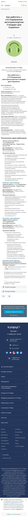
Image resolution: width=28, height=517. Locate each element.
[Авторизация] (26, 5)
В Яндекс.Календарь (10, 287)
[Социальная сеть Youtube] (10, 352)
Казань (17, 435)
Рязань (17, 443)
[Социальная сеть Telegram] (17, 352)
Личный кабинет (8, 366)
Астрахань (18, 429)
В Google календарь (10, 291)
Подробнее (19, 509)
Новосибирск (4, 440)
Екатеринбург (18, 432)
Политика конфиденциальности (14, 470)
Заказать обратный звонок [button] (14, 312)
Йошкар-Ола (4, 435)
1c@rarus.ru (14, 315)
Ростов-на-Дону (5, 443)
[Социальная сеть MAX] (21, 352)
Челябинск (4, 449)
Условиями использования (14, 501)
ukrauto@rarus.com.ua (15, 269)
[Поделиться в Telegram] (9, 296)
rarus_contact (15, 348)
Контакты (4, 417)
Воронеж (3, 432)
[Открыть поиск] (22, 5)
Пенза (16, 440)
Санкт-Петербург (19, 446)
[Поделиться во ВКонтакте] (3, 296)
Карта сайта (4, 422)
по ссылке (16, 496)
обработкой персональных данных (13, 490)
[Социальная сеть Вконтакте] (7, 352)
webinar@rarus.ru (20, 277)
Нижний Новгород (20, 437)
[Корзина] (24, 5)
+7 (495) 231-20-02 (22, 1)
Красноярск (4, 437)
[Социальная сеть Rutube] (14, 352)
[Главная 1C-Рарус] (12, 5)
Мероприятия (6, 9)
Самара (3, 446)
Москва (3, 429)
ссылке (20, 273)
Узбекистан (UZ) (7, 458)
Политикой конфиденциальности (12, 502)
